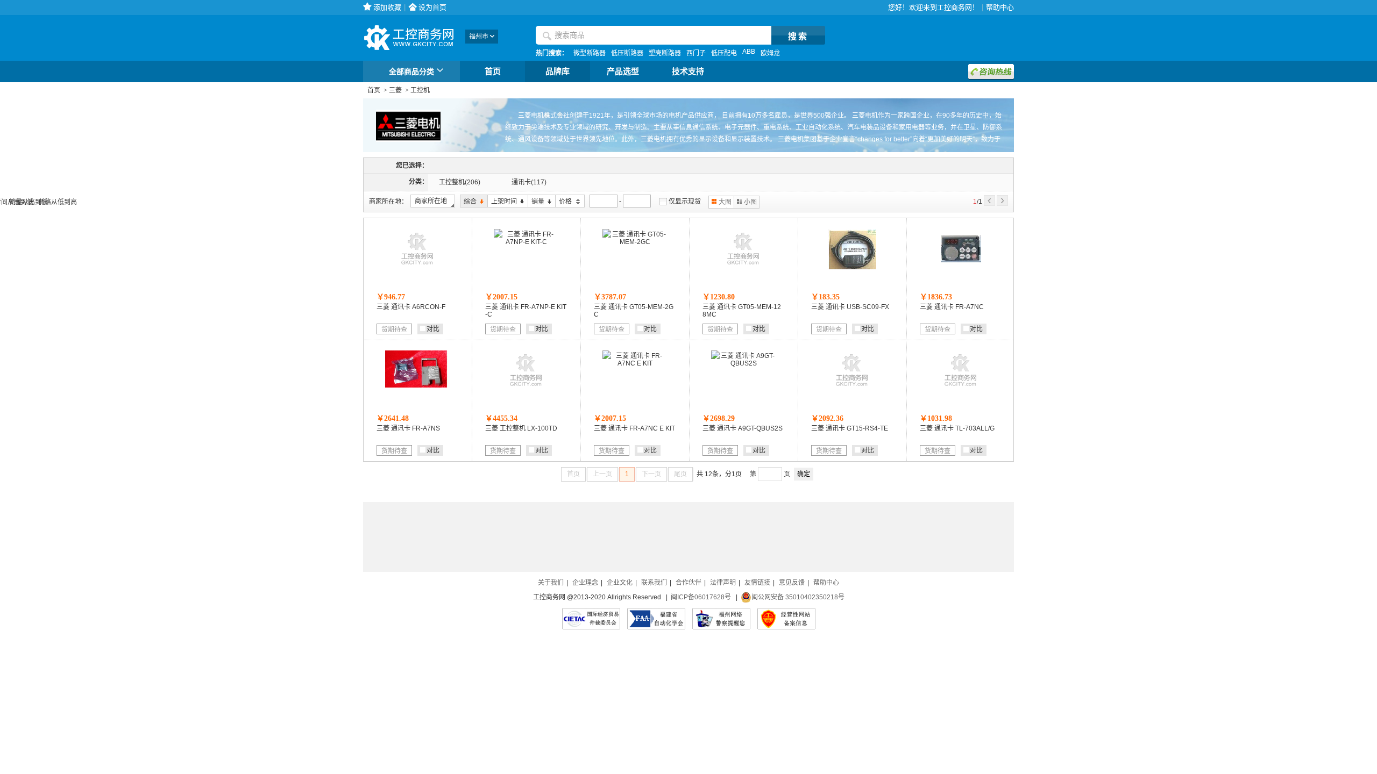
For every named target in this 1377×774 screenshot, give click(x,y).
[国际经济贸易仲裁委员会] (591, 618)
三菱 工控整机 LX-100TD (521, 428)
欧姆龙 (770, 53)
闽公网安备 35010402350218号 (797, 597)
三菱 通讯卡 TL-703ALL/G (957, 428)
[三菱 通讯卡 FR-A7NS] (417, 385)
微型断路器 (589, 53)
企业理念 (585, 582)
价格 (564, 202)
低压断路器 (627, 53)
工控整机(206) (459, 182)
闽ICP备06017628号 (701, 597)
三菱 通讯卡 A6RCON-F (411, 307)
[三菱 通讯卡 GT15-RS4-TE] (852, 388)
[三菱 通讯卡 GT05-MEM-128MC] (743, 267)
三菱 (395, 90)
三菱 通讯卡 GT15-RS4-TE (849, 428)
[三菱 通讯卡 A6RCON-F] (417, 267)
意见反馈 (792, 582)
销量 (536, 202)
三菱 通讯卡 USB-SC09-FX (850, 307)
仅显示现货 (685, 201)
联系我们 (654, 582)
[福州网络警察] (721, 618)
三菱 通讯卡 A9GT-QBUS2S (742, 428)
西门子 (696, 53)
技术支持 (688, 71)
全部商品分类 (411, 71)
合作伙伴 (688, 582)
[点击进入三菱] (402, 150)
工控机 (420, 90)
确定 (803, 474)
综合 (468, 202)
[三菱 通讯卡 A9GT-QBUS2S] (743, 363)
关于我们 (551, 582)
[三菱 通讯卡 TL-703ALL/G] (960, 388)
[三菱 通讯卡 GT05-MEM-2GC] (634, 242)
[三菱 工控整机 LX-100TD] (526, 388)
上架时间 (502, 202)
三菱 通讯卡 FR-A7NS (408, 428)
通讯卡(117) (529, 182)
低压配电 (724, 53)
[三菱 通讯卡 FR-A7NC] (961, 267)
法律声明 (723, 582)
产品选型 (623, 71)
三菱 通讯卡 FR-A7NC (952, 307)
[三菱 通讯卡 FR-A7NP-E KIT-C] (526, 242)
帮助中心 (1000, 7)
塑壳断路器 (665, 53)
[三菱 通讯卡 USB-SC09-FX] (852, 267)
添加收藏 (387, 7)
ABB (748, 51)
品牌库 (557, 71)
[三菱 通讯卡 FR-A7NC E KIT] (634, 363)
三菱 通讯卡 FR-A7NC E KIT (634, 428)
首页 (493, 71)
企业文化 (620, 582)
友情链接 (757, 582)
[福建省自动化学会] (656, 618)
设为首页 (432, 7)
